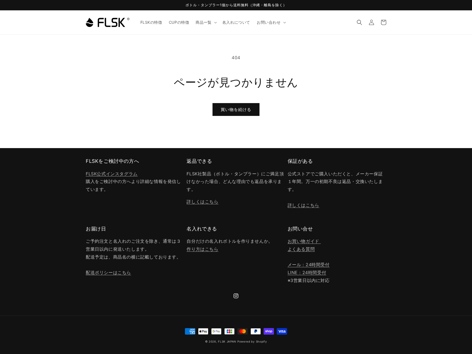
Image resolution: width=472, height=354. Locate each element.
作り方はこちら (202, 249)
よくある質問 (301, 249)
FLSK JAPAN (227, 341)
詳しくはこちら (202, 201)
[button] (205, 22)
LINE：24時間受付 (307, 272)
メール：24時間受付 (309, 264)
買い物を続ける (236, 109)
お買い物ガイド (304, 241)
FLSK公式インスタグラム (112, 173)
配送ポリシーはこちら (108, 272)
